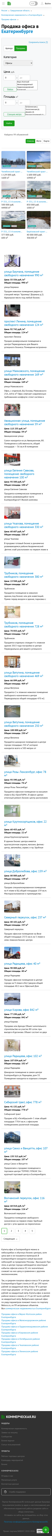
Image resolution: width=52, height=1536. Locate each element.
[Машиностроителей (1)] (35, 114)
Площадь (11, 96)
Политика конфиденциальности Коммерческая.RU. (26, 1521)
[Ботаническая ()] (35, 106)
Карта (46, 141)
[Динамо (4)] (35, 112)
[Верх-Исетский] (27, 81)
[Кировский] (27, 89)
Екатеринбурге (17, 31)
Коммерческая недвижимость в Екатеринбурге (21, 15)
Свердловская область (20, 10)
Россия (4, 10)
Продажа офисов (8, 19)
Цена (9, 71)
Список (30, 141)
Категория (10, 57)
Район (10, 89)
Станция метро (14, 114)
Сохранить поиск (38, 42)
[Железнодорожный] (27, 84)
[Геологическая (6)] (35, 109)
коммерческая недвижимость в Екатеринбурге (28, 1308)
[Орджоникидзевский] (27, 87)
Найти (9, 123)
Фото (38, 141)
